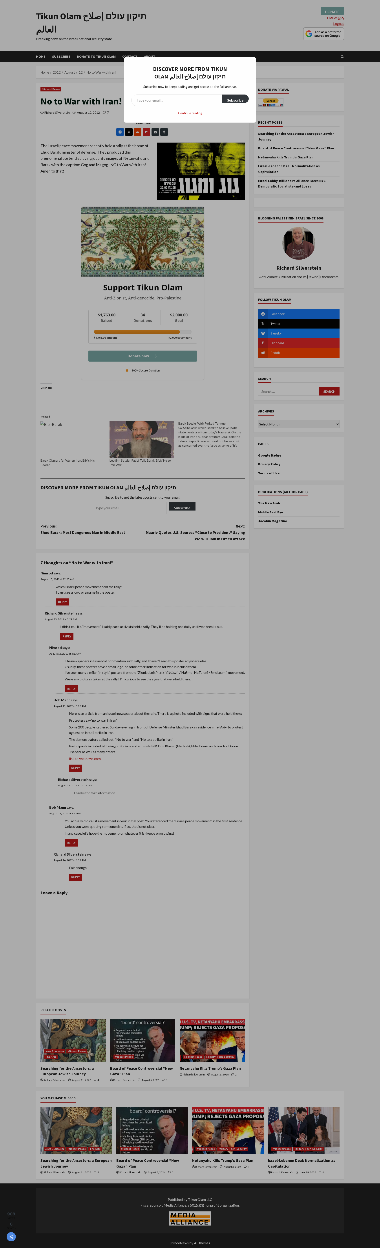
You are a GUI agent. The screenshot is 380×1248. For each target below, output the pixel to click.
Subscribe (235, 100)
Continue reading (190, 113)
